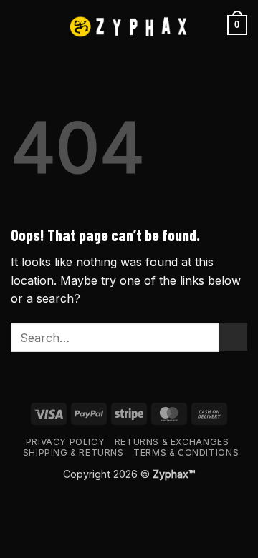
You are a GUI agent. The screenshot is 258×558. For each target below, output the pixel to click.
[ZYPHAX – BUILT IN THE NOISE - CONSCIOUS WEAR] (129, 25)
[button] (19, 24)
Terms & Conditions (186, 452)
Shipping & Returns (73, 452)
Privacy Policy (65, 441)
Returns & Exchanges (172, 441)
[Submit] (233, 337)
